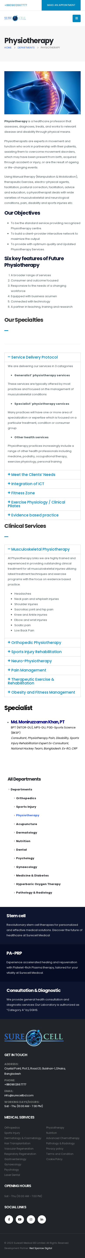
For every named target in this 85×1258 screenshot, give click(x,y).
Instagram (31, 1219)
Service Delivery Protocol (34, 357)
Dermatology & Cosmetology (22, 1138)
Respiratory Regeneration (20, 1154)
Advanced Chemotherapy (63, 1138)
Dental (21, 850)
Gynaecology (26, 867)
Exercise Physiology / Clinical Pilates (36, 504)
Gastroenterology (15, 1159)
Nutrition (23, 841)
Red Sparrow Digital (40, 1248)
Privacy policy (54, 1148)
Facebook (9, 1219)
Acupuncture (26, 824)
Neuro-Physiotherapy (31, 661)
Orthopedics (26, 798)
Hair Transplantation (17, 1143)
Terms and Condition (59, 1154)
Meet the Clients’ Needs (33, 474)
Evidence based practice (35, 515)
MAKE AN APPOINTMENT (61, 5)
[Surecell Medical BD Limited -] (15, 18)
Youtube (20, 1219)
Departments (21, 789)
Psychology (25, 858)
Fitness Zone (23, 493)
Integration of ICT (27, 483)
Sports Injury (26, 807)
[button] (42, 357)
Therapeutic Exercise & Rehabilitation (31, 681)
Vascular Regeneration (19, 1148)
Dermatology (26, 832)
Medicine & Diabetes (32, 875)
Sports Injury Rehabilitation (36, 651)
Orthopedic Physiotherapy (36, 642)
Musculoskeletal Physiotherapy (40, 549)
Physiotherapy (27, 815)
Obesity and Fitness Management (43, 692)
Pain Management (28, 670)
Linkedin (42, 1219)
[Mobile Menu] (77, 18)
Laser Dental (12, 1175)
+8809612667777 (15, 5)
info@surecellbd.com (18, 1095)
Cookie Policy (54, 1159)
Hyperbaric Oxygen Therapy (38, 884)
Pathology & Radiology (34, 892)
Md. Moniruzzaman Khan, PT (38, 722)
